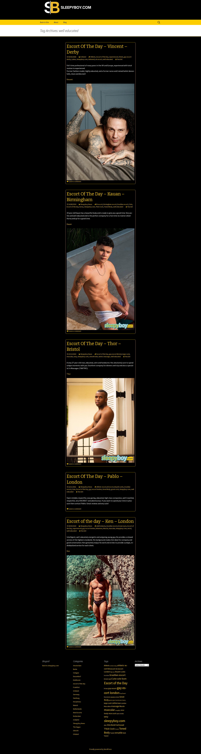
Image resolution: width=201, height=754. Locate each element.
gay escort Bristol (115, 354)
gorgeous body (115, 697)
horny (81, 207)
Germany (76, 694)
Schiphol (76, 720)
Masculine (107, 706)
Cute (130, 204)
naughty (117, 710)
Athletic (93, 57)
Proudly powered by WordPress (100, 749)
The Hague (76, 727)
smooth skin (93, 356)
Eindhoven (76, 680)
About (56, 22)
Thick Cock (99, 207)
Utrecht (75, 731)
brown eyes (122, 526)
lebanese (99, 528)
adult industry (101, 526)
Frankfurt (76, 687)
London (123, 703)
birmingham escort (110, 204)
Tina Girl (119, 59)
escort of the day (79, 684)
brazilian (106, 675)
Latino (74, 59)
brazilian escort (122, 204)
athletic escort (101, 487)
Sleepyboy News (86, 204)
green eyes (112, 700)
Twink (112, 733)
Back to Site (44, 22)
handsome (118, 700)
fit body (106, 688)
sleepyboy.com (82, 59)
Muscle (105, 528)
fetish (121, 57)
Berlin (75, 669)
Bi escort (99, 204)
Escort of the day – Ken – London (100, 521)
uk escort (98, 59)
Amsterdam (77, 666)
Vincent (70, 79)
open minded (120, 713)
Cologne (76, 673)
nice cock (112, 713)
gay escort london (95, 489)
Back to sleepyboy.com (50, 666)
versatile (118, 732)
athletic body (113, 666)
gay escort (112, 688)
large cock (126, 354)
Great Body (106, 489)
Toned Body (108, 207)
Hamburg (76, 698)
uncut (129, 528)
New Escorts (77, 712)
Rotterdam (77, 716)
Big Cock (113, 672)
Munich (75, 705)
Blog (65, 22)
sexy (75, 356)
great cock (115, 489)
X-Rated (76, 734)
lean (119, 703)
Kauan (69, 224)
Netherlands (77, 709)
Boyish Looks (119, 487)
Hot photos (77, 702)
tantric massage (104, 356)
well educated (108, 59)
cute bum (121, 678)
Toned (117, 729)
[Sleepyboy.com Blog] (100, 17)
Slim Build (111, 725)
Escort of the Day (102, 57)
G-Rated (83, 57)
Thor (69, 374)
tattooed (91, 59)
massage (115, 706)
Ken (68, 551)
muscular (70, 356)
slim (105, 725)
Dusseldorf (77, 676)
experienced (113, 57)
